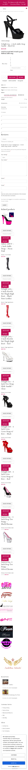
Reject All (13, 759)
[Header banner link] (14, 3)
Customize (14, 755)
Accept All (14, 763)
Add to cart (12, 77)
